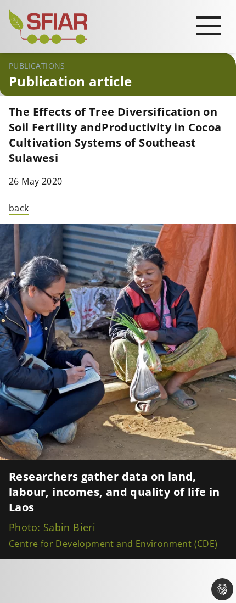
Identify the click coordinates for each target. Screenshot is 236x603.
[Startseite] (118, 26)
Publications (37, 65)
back (19, 208)
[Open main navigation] (208, 25)
